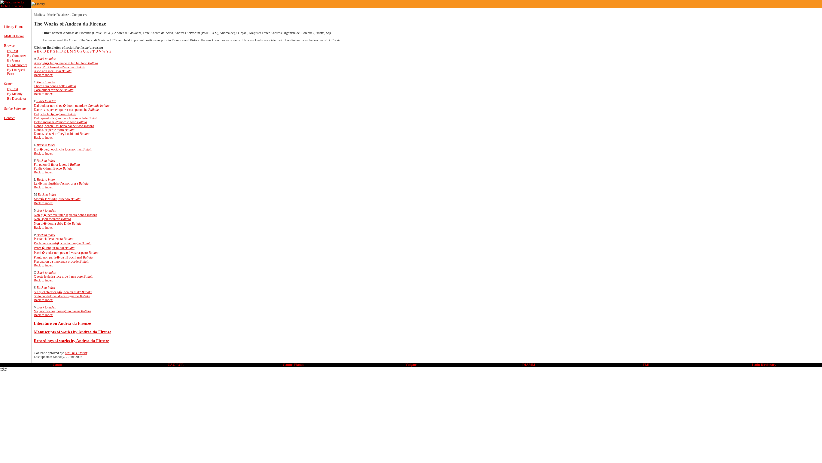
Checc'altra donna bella (49, 86)
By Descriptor (16, 98)
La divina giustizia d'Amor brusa (56, 183)
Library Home (13, 27)
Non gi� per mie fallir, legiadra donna (60, 215)
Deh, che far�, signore (50, 114)
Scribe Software (15, 108)
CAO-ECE (176, 365)
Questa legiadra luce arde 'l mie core (58, 276)
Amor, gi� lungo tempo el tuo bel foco (60, 63)
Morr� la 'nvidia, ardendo (52, 199)
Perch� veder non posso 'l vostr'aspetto (61, 252)
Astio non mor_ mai (47, 71)
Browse (9, 45)
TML (647, 365)
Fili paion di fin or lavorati (51, 164)
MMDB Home (14, 36)
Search (8, 84)
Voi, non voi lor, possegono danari (57, 311)
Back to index (46, 58)
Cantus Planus (293, 365)
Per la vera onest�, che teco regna (57, 243)
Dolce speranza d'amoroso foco (55, 122)
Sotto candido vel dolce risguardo (56, 296)
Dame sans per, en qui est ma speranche (60, 109)
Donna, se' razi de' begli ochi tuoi (56, 133)
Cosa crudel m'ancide (48, 90)
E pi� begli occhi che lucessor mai (58, 149)
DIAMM (528, 365)
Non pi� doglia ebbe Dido (52, 223)
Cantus (58, 365)
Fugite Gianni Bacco (48, 168)
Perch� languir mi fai (49, 248)
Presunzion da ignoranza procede (56, 261)
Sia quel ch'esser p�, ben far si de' (57, 292)
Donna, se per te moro (49, 130)
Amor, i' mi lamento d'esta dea (54, 67)
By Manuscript (17, 65)
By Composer (16, 55)
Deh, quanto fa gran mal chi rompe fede (61, 118)
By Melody (14, 94)
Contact (9, 118)
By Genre (13, 60)
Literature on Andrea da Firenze (62, 323)
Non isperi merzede (47, 219)
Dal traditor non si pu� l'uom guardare (60, 105)
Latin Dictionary (764, 365)
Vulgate (411, 365)
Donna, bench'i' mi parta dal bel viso (58, 126)
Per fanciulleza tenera (48, 239)
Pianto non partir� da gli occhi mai (58, 257)
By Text (12, 51)
